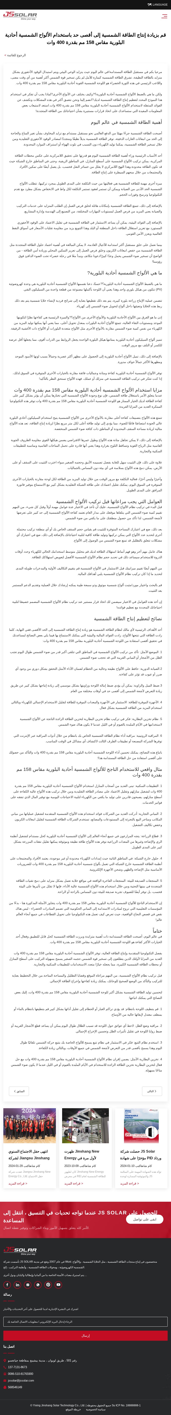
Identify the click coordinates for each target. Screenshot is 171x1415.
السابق (20, 1091)
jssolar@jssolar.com (21, 1380)
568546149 (15, 1387)
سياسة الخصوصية (96, 1409)
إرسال (85, 1335)
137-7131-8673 (17, 1367)
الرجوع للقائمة (15, 55)
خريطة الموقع (73, 1409)
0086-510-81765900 (20, 1374)
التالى (150, 1091)
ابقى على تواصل (144, 1219)
